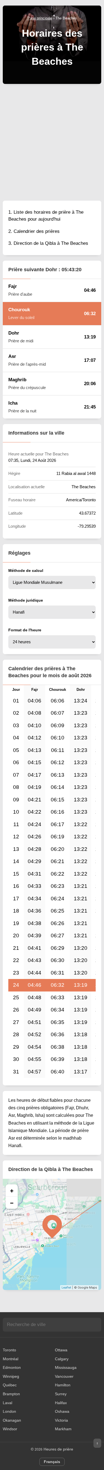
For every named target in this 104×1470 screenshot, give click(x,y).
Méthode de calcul (25, 570)
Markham (63, 1429)
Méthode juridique (25, 600)
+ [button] (12, 1190)
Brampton (11, 1394)
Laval (7, 1403)
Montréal (10, 1359)
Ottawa (61, 1350)
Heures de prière (58, 1449)
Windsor (10, 1429)
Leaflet (66, 1287)
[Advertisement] (52, 141)
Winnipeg (11, 1376)
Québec (10, 1385)
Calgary (62, 1359)
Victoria (61, 1420)
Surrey (61, 1394)
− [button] (12, 1202)
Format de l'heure (24, 630)
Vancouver (64, 1376)
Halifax (61, 1403)
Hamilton (62, 1385)
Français (52, 1461)
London (9, 1411)
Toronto (9, 1350)
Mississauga (66, 1367)
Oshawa (62, 1411)
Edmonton (12, 1367)
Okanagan (12, 1420)
